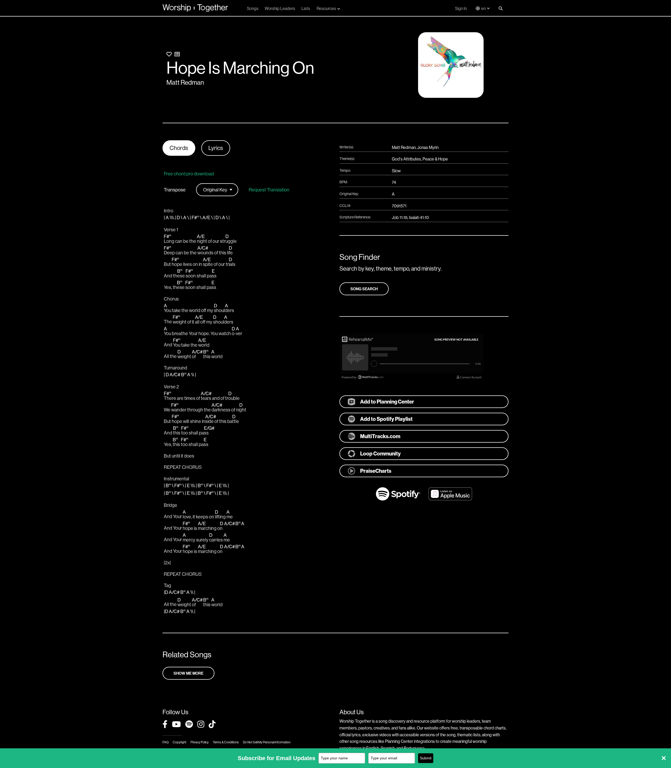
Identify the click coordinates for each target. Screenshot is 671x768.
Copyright (179, 742)
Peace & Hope (435, 159)
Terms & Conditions (226, 742)
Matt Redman (185, 82)
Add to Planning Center (387, 401)
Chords (179, 148)
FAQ (166, 742)
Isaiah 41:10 (419, 217)
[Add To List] (177, 54)
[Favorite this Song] (169, 54)
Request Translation (269, 189)
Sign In (461, 8)
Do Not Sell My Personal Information (266, 742)
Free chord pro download (189, 174)
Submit (425, 758)
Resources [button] (326, 8)
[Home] (195, 8)
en (483, 8)
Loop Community (380, 453)
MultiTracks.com (380, 436)
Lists (305, 8)
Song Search (364, 288)
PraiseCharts (375, 471)
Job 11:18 (399, 217)
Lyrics (215, 148)
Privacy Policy (200, 742)
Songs (252, 8)
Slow (396, 170)
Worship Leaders (280, 8)
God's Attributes (406, 159)
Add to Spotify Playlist (386, 419)
